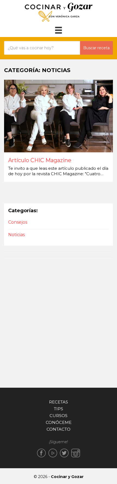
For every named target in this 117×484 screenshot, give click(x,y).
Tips (58, 408)
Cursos (58, 415)
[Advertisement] (58, 321)
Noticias (16, 234)
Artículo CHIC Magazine (39, 160)
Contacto (58, 429)
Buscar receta (96, 47)
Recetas (58, 402)
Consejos (17, 222)
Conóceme (59, 422)
